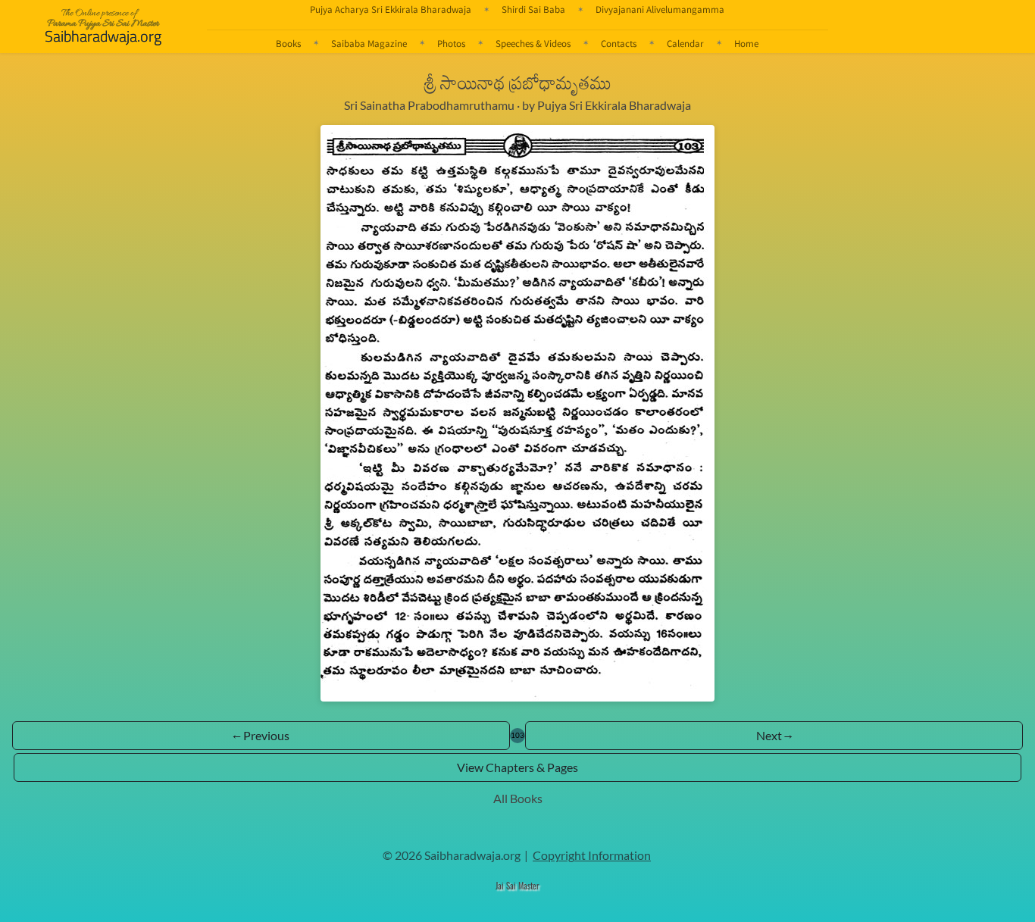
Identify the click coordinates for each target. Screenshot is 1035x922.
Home (746, 43)
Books (288, 43)
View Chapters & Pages (517, 767)
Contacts (618, 43)
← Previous (261, 735)
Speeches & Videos (533, 43)
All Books (518, 798)
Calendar (685, 43)
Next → (774, 735)
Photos (451, 43)
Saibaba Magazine (369, 43)
